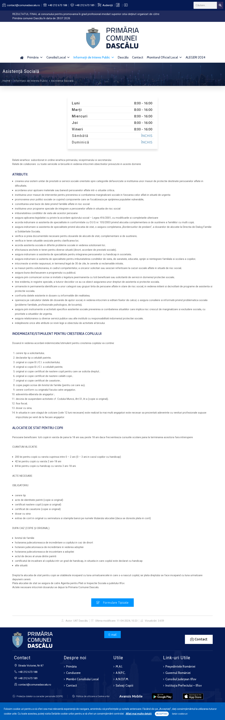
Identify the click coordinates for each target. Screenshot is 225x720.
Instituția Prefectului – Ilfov (183, 685)
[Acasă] (21, 57)
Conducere (73, 673)
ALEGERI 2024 (195, 57)
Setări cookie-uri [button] (180, 714)
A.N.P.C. (121, 673)
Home (6, 80)
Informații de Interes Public (91, 57)
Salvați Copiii (124, 685)
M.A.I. (119, 666)
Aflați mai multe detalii (139, 713)
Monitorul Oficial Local (162, 57)
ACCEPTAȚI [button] (161, 714)
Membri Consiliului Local (82, 679)
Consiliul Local (56, 57)
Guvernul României (178, 673)
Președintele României (180, 666)
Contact (137, 57)
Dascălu (123, 57)
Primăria (33, 57)
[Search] (220, 5)
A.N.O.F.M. (122, 679)
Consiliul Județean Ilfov (180, 679)
